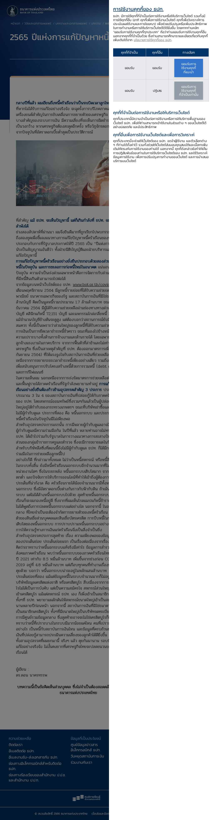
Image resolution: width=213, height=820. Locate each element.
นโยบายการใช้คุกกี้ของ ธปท (152, 39)
